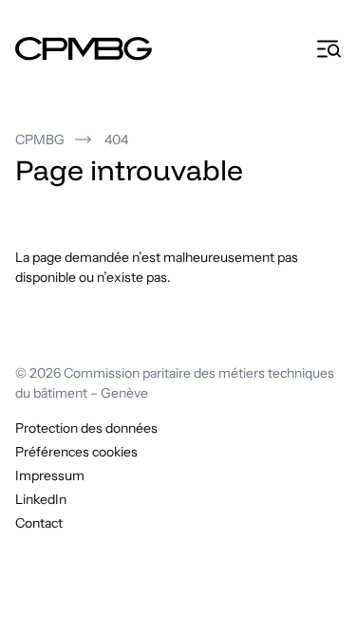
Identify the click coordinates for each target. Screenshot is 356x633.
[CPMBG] (83, 49)
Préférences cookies (76, 451)
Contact (39, 522)
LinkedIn (40, 499)
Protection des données (86, 428)
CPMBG (40, 139)
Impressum (49, 475)
